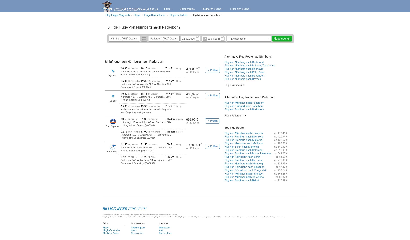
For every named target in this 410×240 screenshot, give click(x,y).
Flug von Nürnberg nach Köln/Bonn (244, 72)
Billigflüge (181, 217)
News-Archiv (137, 233)
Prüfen (214, 70)
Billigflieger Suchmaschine (161, 217)
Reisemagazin (138, 227)
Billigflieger (106, 217)
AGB (161, 230)
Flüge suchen (282, 38)
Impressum (164, 227)
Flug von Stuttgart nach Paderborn (244, 106)
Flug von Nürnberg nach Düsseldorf (245, 75)
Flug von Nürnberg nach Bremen (243, 79)
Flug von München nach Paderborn (244, 102)
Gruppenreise (187, 8)
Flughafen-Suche (212, 8)
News (134, 230)
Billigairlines (198, 217)
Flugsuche (124, 217)
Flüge (167, 8)
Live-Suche (283, 217)
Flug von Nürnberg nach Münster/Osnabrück (250, 65)
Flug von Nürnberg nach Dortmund (244, 62)
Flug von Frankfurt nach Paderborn (244, 109)
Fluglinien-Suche (240, 8)
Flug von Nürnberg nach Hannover (244, 68)
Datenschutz (165, 233)
